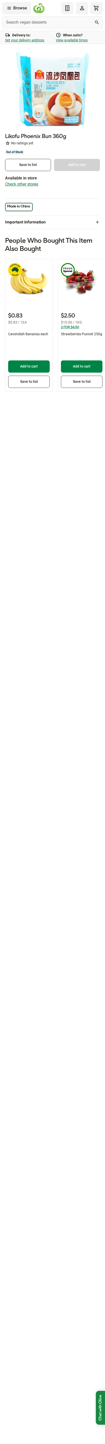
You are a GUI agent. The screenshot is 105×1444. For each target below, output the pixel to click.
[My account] (82, 8)
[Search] (96, 22)
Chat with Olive (100, 1408)
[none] (82, 8)
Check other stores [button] (21, 184)
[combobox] (52, 22)
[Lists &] (67, 8)
